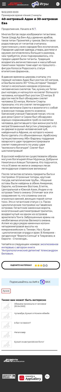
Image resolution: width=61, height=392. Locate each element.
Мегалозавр (19, 332)
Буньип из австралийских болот (29, 342)
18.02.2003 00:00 (9, 12)
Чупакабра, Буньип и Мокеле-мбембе (31, 313)
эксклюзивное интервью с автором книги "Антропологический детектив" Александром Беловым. (29, 249)
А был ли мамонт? (22, 323)
